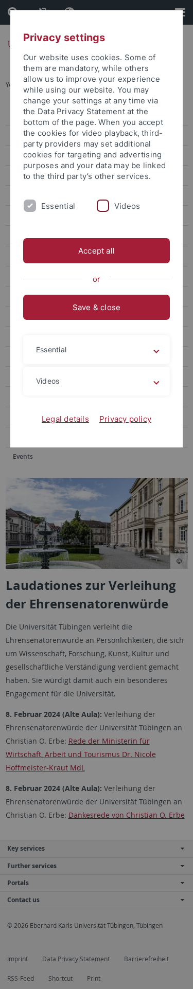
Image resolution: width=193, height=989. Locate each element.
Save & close (97, 307)
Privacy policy (125, 419)
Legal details (65, 419)
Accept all (96, 251)
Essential (58, 206)
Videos (127, 206)
